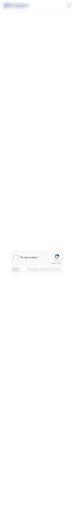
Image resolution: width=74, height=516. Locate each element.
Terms (59, 263)
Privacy (54, 263)
